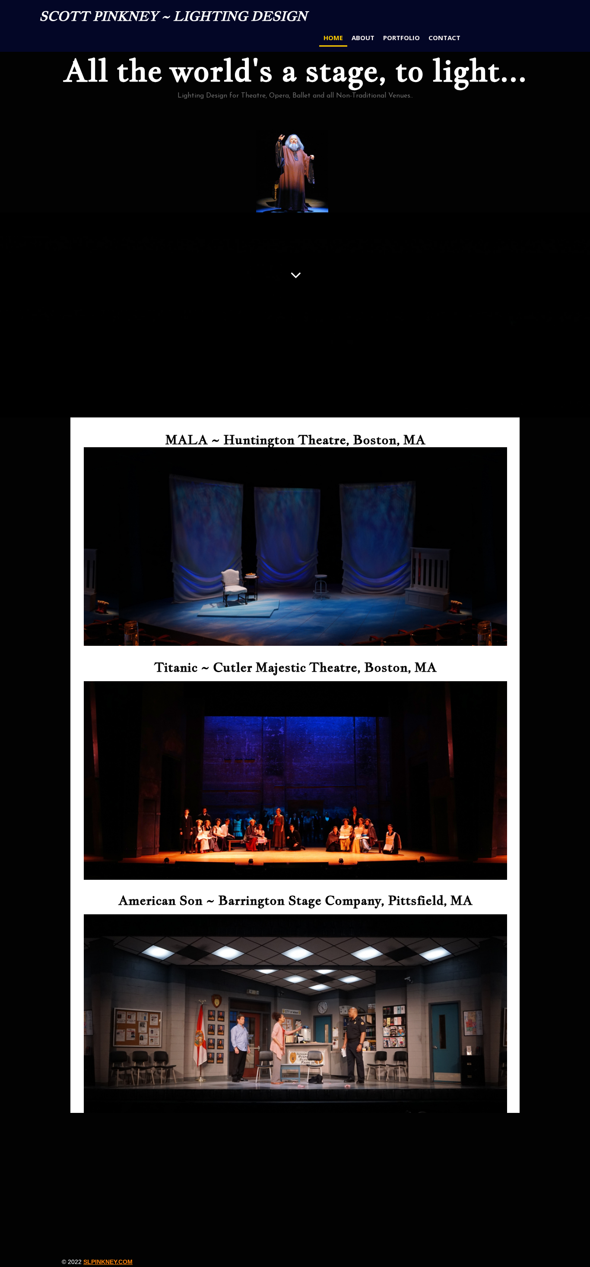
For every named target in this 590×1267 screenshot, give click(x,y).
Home (333, 37)
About (363, 37)
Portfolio (401, 37)
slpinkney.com (108, 1261)
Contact (444, 37)
